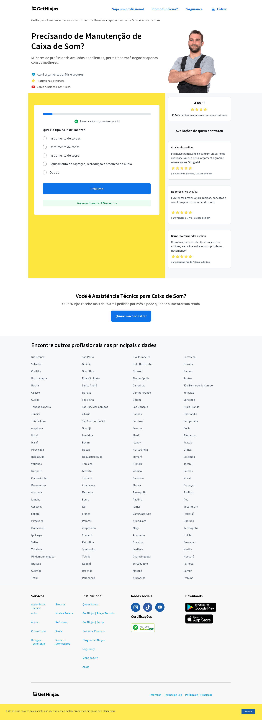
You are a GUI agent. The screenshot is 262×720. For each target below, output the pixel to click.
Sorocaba (189, 399)
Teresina (87, 464)
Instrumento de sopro (64, 155)
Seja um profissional (128, 9)
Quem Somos (91, 604)
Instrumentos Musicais (90, 20)
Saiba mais (109, 711)
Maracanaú (37, 528)
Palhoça (189, 563)
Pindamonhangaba (43, 556)
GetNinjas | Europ (93, 622)
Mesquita (87, 492)
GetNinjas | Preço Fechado (99, 613)
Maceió (86, 449)
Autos (34, 622)
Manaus (86, 392)
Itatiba (188, 535)
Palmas (188, 471)
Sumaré (137, 456)
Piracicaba (37, 449)
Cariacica (138, 478)
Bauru (85, 499)
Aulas (34, 613)
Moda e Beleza (64, 613)
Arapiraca (37, 428)
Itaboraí (189, 513)
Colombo (189, 456)
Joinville (189, 392)
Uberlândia (190, 414)
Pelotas (87, 521)
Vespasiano (89, 528)
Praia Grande (191, 407)
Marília (188, 549)
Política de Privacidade (198, 694)
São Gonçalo (140, 407)
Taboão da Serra (41, 407)
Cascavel (36, 506)
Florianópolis (141, 378)
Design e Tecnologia (38, 641)
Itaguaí (86, 563)
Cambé (188, 570)
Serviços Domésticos (62, 641)
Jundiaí (35, 414)
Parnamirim (38, 485)
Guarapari (190, 542)
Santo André (89, 385)
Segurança (194, 9)
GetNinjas (37, 20)
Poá (186, 499)
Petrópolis (139, 492)
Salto (34, 542)
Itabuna (188, 578)
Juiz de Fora (38, 421)
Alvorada (36, 492)
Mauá (136, 435)
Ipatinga (36, 535)
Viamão (137, 471)
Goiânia (86, 364)
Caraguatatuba (142, 513)
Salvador (36, 364)
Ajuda (86, 667)
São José (138, 421)
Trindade (36, 549)
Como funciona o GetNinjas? (54, 87)
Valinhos (36, 464)
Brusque (36, 563)
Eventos (60, 604)
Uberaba (189, 521)
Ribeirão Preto (91, 378)
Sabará (35, 513)
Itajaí (34, 442)
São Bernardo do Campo (198, 385)
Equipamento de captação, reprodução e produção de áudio (91, 164)
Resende (87, 570)
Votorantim (191, 506)
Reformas (61, 622)
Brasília (188, 364)
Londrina (87, 435)
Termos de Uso (173, 694)
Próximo (96, 188)
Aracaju (188, 442)
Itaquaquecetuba (92, 456)
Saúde (59, 631)
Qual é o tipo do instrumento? (64, 130)
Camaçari (189, 485)
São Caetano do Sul (93, 421)
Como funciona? (165, 9)
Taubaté (87, 478)
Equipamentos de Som (122, 20)
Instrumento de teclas (64, 147)
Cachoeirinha (39, 478)
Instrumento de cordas (65, 138)
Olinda (188, 449)
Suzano (137, 428)
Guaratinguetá (142, 556)
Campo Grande (142, 392)
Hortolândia (140, 449)
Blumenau (190, 435)
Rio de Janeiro (141, 357)
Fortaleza (190, 357)
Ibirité (136, 506)
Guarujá (86, 428)
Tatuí (34, 578)
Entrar (222, 9)
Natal (34, 435)
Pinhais (137, 464)
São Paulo (88, 357)
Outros (54, 172)
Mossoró (189, 556)
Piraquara (37, 521)
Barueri (188, 371)
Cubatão (36, 570)
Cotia (187, 428)
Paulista (189, 492)
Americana (88, 485)
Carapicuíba (191, 421)
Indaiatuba (37, 456)
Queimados (89, 549)
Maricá (137, 485)
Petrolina (88, 542)
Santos (188, 378)
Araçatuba (139, 578)
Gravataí (87, 471)
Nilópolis (36, 471)
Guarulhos (88, 371)
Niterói (137, 371)
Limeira (35, 499)
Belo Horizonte (142, 364)
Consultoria (38, 631)
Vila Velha (88, 399)
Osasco (35, 392)
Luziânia (138, 549)
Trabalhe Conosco (94, 631)
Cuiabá (35, 399)
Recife (35, 385)
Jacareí (188, 464)
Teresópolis (191, 528)
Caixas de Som (150, 20)
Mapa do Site (90, 658)
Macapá (137, 570)
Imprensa (155, 694)
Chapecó (87, 535)
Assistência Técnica (59, 20)
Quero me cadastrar (131, 316)
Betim (86, 442)
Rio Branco (38, 357)
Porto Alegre (39, 378)
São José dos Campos (95, 407)
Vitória (86, 414)
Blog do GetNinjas (94, 640)
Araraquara (139, 521)
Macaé (187, 478)
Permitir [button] (248, 711)
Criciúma (138, 542)
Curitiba (36, 371)
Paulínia (138, 499)
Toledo (86, 556)
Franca (86, 513)
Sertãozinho (140, 563)
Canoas (137, 414)
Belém (137, 399)
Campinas (139, 385)
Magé (136, 528)
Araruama (139, 535)
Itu (84, 506)
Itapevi (137, 442)
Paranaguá (88, 578)
